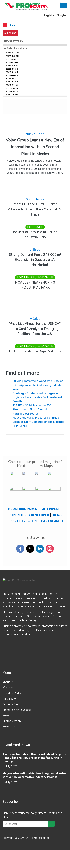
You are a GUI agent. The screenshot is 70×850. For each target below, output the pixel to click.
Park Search (10, 698)
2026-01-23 (12, 72)
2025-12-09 (12, 75)
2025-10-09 (12, 82)
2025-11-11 (11, 78)
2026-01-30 (12, 69)
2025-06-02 (12, 91)
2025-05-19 (12, 95)
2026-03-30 (12, 56)
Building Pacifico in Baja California (35, 351)
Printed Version (12, 721)
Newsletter (9, 726)
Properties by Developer (27, 515)
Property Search (12, 704)
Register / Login (54, 15)
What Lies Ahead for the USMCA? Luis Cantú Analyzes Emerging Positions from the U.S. (35, 329)
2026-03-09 (12, 59)
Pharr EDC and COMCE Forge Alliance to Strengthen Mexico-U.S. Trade (35, 209)
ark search (53, 521)
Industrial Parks (12, 693)
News (6, 715)
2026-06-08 (12, 53)
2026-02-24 (12, 62)
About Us (8, 682)
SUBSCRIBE (10, 33)
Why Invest (9, 687)
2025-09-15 (12, 85)
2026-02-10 (12, 65)
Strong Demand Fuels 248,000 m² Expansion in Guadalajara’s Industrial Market (35, 260)
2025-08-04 (12, 88)
